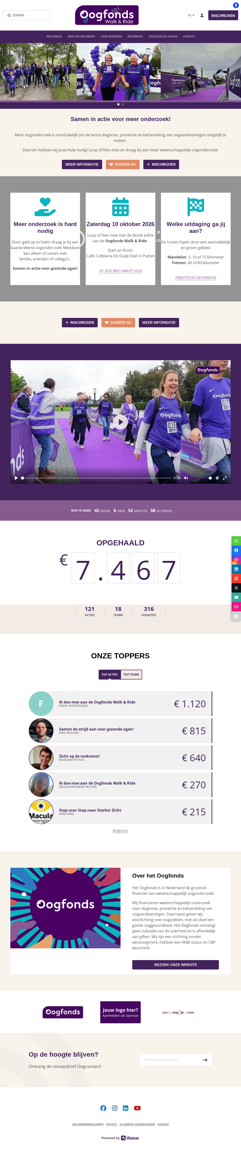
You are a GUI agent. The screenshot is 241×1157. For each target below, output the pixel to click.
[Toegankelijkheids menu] (236, 5)
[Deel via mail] (236, 597)
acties (90, 611)
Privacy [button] (111, 1124)
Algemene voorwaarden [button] (137, 1124)
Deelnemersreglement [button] (88, 1124)
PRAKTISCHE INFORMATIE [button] (195, 277)
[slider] (96, 478)
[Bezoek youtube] (137, 1108)
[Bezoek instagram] (114, 1108)
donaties (149, 611)
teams (118, 611)
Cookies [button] (163, 1124)
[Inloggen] (202, 15)
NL (190, 15)
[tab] (109, 675)
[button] (118, 104)
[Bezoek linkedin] (125, 1108)
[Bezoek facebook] (103, 1108)
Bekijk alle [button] (120, 831)
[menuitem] (54, 36)
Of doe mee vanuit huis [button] (120, 270)
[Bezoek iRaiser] (120, 1137)
